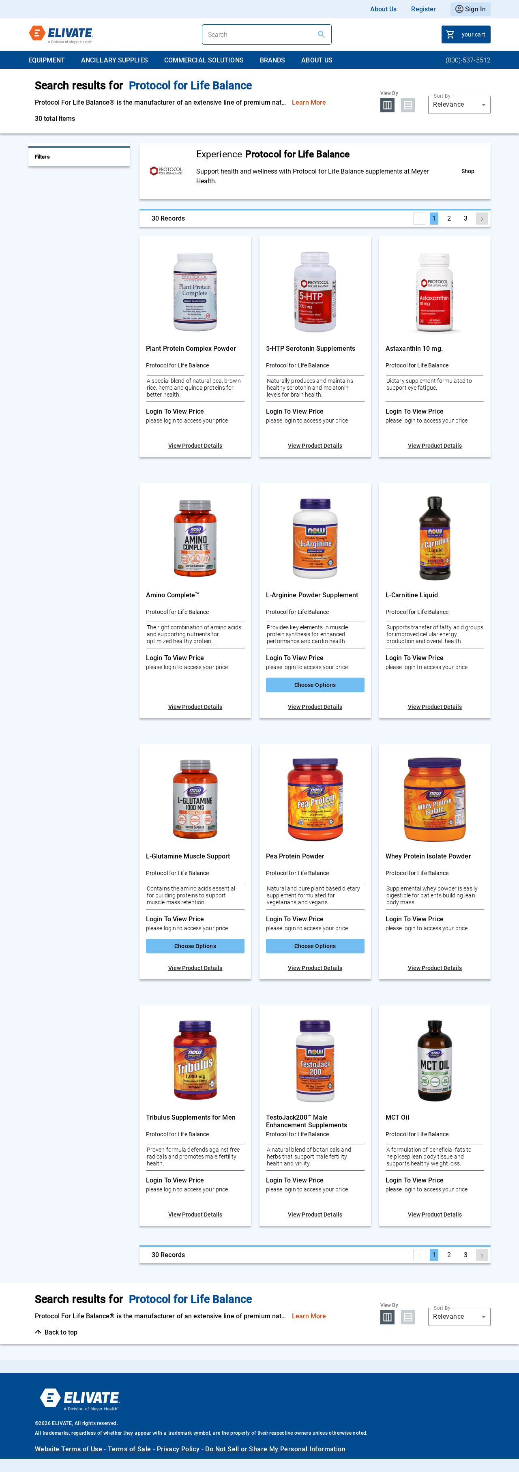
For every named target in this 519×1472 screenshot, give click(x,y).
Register (423, 9)
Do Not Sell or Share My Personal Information (275, 1449)
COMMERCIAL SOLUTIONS (204, 60)
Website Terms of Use (68, 1449)
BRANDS (272, 60)
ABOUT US (316, 60)
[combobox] (459, 104)
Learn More (309, 102)
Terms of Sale (129, 1449)
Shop (467, 171)
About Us (383, 9)
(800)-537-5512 (468, 60)
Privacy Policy (178, 1449)
